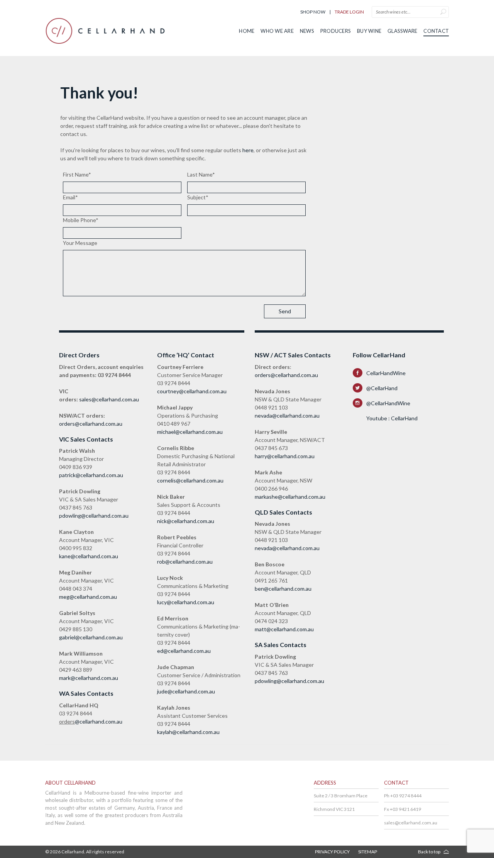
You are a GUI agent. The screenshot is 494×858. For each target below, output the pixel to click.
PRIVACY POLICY (332, 852)
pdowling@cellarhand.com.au (94, 515)
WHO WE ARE (277, 31)
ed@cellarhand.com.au (184, 650)
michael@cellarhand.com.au (190, 431)
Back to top (429, 852)
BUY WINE (369, 31)
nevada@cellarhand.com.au (287, 415)
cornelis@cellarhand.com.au (190, 480)
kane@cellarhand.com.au (88, 556)
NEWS (307, 31)
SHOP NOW (312, 12)
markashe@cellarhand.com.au (290, 496)
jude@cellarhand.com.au (186, 691)
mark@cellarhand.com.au (88, 678)
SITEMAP (367, 852)
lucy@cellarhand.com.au (185, 602)
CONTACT (436, 31)
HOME (246, 31)
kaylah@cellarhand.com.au (188, 732)
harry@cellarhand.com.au (285, 456)
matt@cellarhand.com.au (284, 629)
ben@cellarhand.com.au (283, 588)
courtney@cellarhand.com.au (192, 391)
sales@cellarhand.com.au (109, 399)
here (248, 150)
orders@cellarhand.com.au (90, 423)
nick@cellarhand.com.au (185, 521)
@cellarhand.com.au (98, 721)
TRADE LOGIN (349, 12)
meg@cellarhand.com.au (88, 596)
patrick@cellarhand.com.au (91, 475)
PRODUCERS (335, 31)
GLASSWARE (402, 31)
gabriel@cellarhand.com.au (91, 637)
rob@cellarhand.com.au (185, 561)
